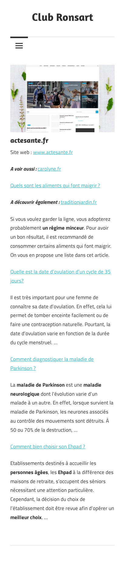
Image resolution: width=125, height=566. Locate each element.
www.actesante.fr (53, 152)
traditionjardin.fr (79, 202)
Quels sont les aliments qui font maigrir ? (55, 185)
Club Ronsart (62, 17)
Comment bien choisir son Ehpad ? (47, 446)
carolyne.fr (49, 169)
